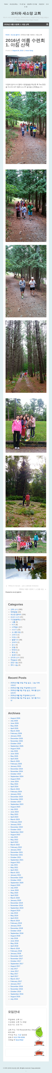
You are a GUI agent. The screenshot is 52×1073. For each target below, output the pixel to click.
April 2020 (14, 895)
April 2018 (14, 946)
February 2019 (16, 923)
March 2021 (15, 872)
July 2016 (14, 999)
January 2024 (16, 794)
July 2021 (14, 865)
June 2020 (15, 890)
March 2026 (15, 731)
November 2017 (17, 959)
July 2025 (14, 751)
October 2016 (16, 991)
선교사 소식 (15, 617)
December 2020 (17, 878)
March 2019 (15, 921)
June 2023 (15, 812)
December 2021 (17, 852)
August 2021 (15, 862)
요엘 (13, 647)
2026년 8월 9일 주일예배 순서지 (23, 695)
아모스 (14, 637)
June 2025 (15, 754)
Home (6, 4)
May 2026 (14, 726)
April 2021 (14, 870)
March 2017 (15, 979)
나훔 (13, 622)
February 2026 (16, 733)
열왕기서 (15, 640)
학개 (13, 652)
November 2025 (17, 741)
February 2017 (16, 981)
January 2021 (16, 875)
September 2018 (17, 933)
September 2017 (17, 964)
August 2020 (15, 885)
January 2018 (16, 953)
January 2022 (16, 850)
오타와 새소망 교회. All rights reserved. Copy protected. (24, 1068)
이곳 (19, 1035)
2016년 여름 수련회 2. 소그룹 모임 (31, 589)
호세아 (14, 655)
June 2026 (15, 723)
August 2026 (15, 718)
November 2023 (17, 799)
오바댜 (14, 642)
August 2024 (15, 779)
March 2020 (15, 898)
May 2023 (14, 814)
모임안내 (41, 4)
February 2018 (16, 951)
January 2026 (16, 736)
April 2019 (14, 918)
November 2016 (17, 989)
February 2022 (16, 847)
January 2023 (16, 824)
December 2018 (17, 928)
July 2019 (14, 913)
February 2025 (16, 764)
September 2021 (17, 860)
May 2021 (14, 867)
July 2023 (14, 809)
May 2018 (14, 943)
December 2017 (17, 956)
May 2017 (14, 974)
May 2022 (14, 840)
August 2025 (15, 749)
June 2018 (15, 941)
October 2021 (16, 857)
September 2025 (17, 746)
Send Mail (19, 1040)
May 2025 (14, 756)
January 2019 (16, 926)
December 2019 (17, 903)
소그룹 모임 (16, 632)
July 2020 (14, 888)
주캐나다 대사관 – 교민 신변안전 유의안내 (23, 586)
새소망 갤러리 (15, 35)
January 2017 (16, 984)
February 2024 (16, 792)
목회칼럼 (14, 612)
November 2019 (17, 905)
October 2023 (16, 802)
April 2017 (14, 976)
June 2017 (15, 971)
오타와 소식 (15, 657)
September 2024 (17, 776)
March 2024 (15, 789)
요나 (13, 645)
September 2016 (17, 994)
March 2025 (15, 761)
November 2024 (17, 771)
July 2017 (14, 969)
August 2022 (15, 835)
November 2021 (17, 855)
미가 (13, 625)
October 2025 (16, 743)
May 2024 (14, 784)
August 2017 (15, 966)
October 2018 (16, 931)
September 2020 (17, 883)
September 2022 (17, 832)
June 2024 (15, 781)
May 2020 (14, 893)
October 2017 (16, 961)
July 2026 (14, 721)
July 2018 (14, 938)
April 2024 (14, 786)
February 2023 (16, 822)
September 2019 (17, 908)
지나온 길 (22, 4)
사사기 (14, 630)
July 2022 (14, 837)
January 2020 (16, 900)
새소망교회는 (14, 4)
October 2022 (16, 829)
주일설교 (14, 660)
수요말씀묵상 (16, 619)
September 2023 (17, 804)
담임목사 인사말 (32, 4)
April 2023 (14, 817)
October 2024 (16, 774)
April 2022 (14, 842)
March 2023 (15, 819)
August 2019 (15, 910)
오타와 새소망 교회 (26, 13)
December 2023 (17, 797)
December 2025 (17, 738)
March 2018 (15, 948)
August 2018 (15, 936)
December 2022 (17, 827)
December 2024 (17, 769)
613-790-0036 (19, 1037)
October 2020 (16, 880)
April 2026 (14, 728)
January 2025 (16, 766)
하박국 (14, 650)
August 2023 (15, 807)
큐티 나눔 (14, 665)
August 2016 (15, 996)
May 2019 (14, 915)
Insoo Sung (29, 50)
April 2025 (14, 759)
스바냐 (14, 635)
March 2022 (15, 845)
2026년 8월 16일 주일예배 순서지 (23, 688)
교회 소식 (14, 609)
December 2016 (17, 986)
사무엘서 (15, 627)
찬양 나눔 (14, 662)
